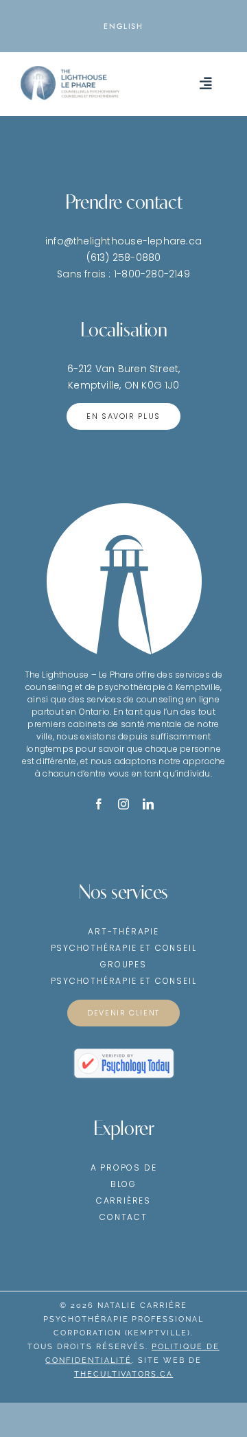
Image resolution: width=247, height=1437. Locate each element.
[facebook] (98, 803)
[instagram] (123, 803)
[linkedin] (148, 803)
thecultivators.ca (124, 1374)
